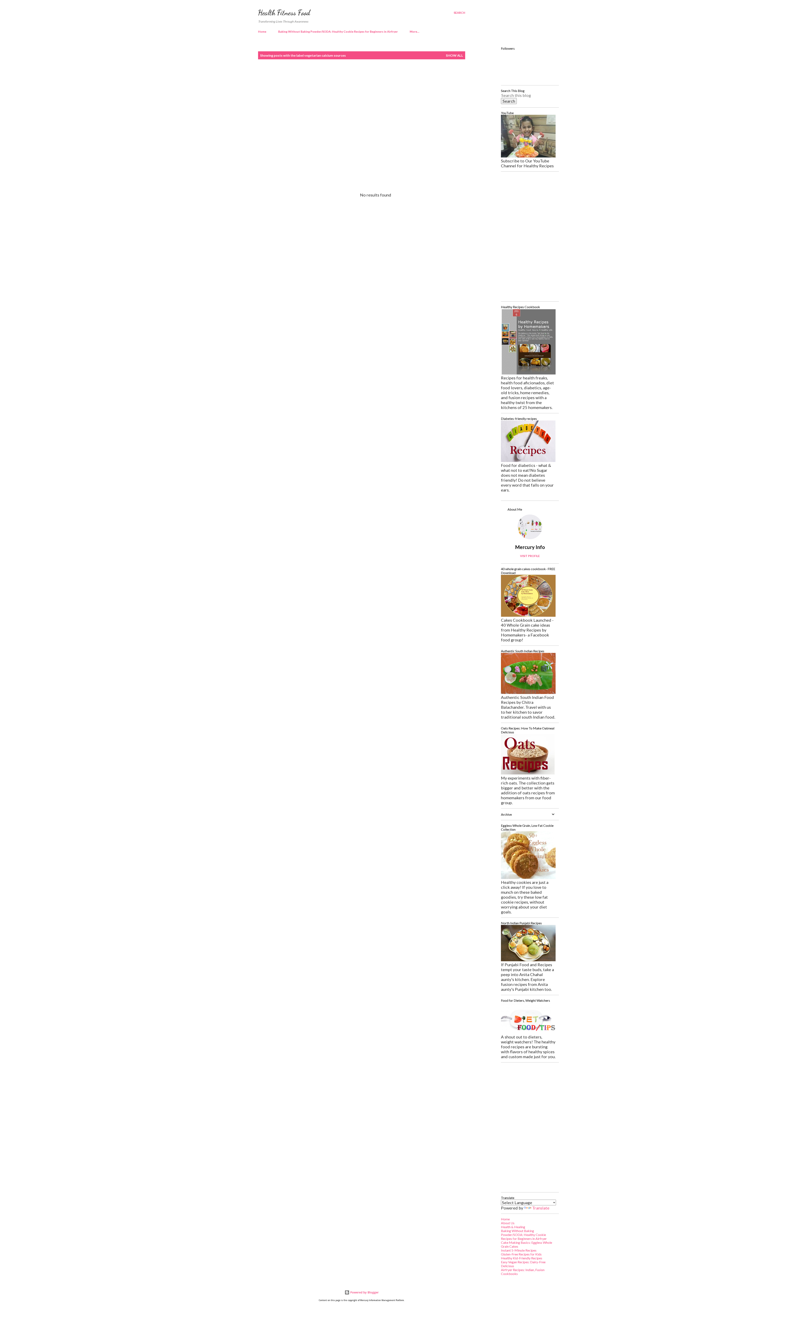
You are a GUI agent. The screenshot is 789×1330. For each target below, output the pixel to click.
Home (262, 31)
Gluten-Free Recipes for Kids (521, 1254)
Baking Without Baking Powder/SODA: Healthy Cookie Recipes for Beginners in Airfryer (338, 31)
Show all (454, 55)
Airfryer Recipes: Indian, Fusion (522, 1270)
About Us (507, 1223)
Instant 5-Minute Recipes (518, 1250)
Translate (540, 1207)
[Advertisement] (353, 98)
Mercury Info (530, 547)
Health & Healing (513, 1227)
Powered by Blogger (364, 1292)
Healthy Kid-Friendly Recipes (521, 1258)
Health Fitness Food (284, 12)
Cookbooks (509, 1274)
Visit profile (530, 556)
